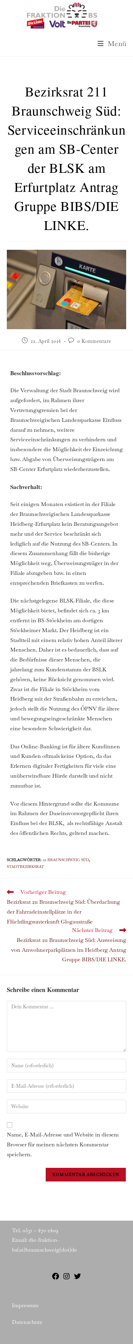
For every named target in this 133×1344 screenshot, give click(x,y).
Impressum (25, 1305)
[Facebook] (55, 1278)
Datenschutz (27, 1322)
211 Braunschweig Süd (66, 859)
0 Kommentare (94, 341)
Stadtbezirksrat (25, 866)
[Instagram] (66, 1278)
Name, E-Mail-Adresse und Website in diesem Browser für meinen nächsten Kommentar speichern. (63, 1144)
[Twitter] (77, 1278)
